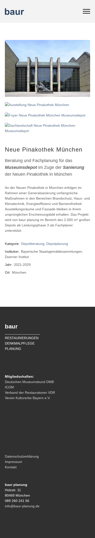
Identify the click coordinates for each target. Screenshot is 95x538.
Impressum (13, 462)
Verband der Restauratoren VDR (30, 392)
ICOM (9, 387)
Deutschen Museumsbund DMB (29, 382)
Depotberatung (32, 244)
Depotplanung (57, 244)
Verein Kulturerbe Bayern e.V (27, 398)
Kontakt (11, 467)
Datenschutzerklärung (22, 456)
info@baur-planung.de (22, 506)
